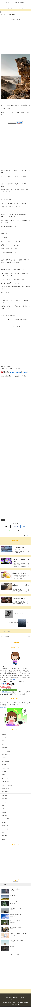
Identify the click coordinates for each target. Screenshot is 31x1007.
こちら (13, 679)
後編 (5, 707)
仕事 (3, 520)
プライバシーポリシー (15, 1000)
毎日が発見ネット (6, 692)
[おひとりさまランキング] (12, 122)
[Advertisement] (15, 36)
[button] (20, 530)
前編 (1, 707)
